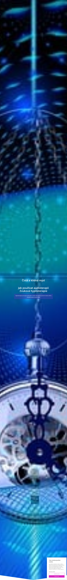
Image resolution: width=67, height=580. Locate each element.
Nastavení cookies (52, 571)
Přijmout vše (56, 576)
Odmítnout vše (56, 573)
